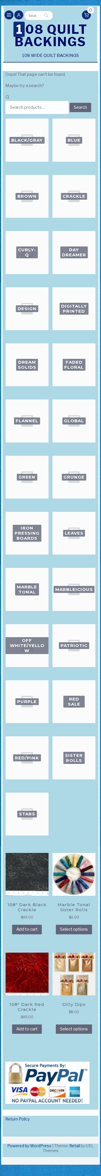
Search (46, 15)
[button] (18, 15)
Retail (74, 1145)
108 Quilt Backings (51, 35)
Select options (74, 929)
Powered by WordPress (29, 1145)
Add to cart (27, 929)
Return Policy (17, 1119)
